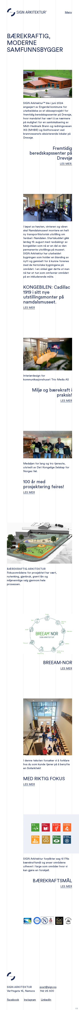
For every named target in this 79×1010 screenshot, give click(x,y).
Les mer (29, 307)
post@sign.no (48, 987)
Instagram (30, 999)
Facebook (13, 999)
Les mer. (66, 163)
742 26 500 (47, 990)
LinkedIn (46, 999)
